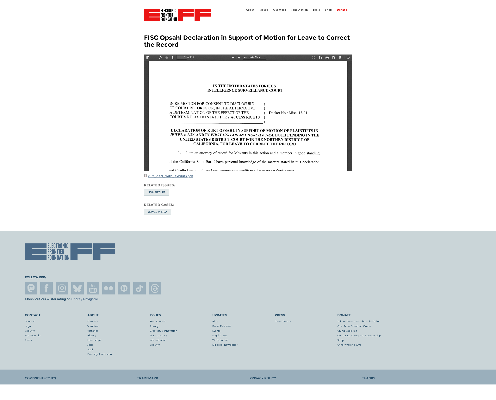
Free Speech (157, 321)
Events (216, 330)
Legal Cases (219, 335)
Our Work (279, 9)
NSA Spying (156, 192)
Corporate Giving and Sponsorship (359, 335)
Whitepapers (220, 340)
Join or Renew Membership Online (358, 321)
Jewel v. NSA (157, 212)
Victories (92, 330)
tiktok (139, 288)
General (29, 321)
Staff (90, 349)
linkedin (124, 288)
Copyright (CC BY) (40, 378)
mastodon (31, 288)
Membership (32, 335)
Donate (342, 9)
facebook (46, 288)
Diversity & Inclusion (99, 353)
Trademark (147, 378)
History (91, 335)
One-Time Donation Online (354, 326)
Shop (328, 9)
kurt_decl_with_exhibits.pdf (170, 176)
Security (30, 330)
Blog (215, 321)
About (250, 9)
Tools (316, 9)
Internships (94, 340)
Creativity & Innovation (163, 330)
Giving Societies (347, 330)
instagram (62, 288)
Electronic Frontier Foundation (177, 17)
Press (28, 340)
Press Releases (221, 326)
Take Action (299, 9)
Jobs (90, 344)
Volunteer (93, 326)
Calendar (93, 321)
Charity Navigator (84, 299)
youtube (93, 288)
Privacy (154, 326)
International (157, 340)
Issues (263, 9)
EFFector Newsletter (225, 344)
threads (155, 288)
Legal (28, 326)
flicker (108, 288)
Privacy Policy (263, 378)
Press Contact (284, 321)
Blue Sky (77, 288)
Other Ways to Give (349, 344)
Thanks (368, 378)
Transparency (158, 335)
